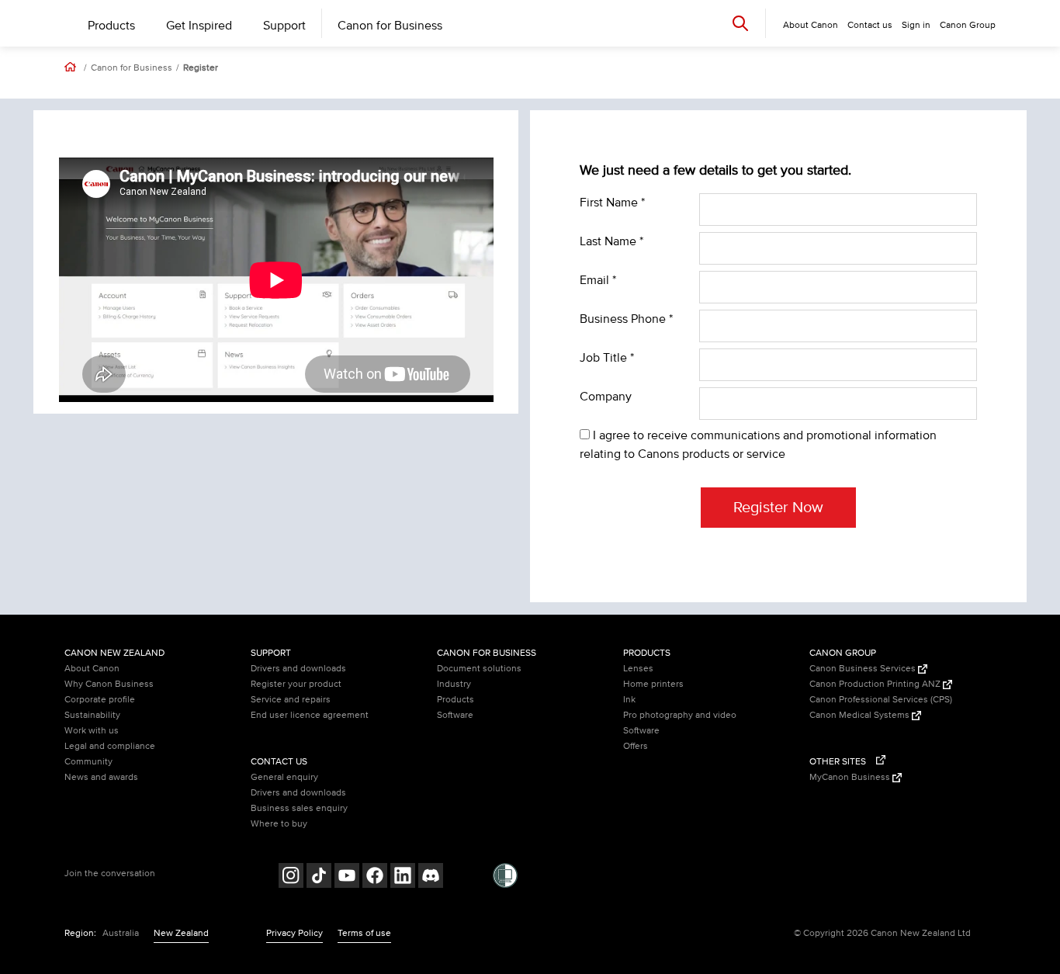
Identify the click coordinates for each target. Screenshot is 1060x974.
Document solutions (479, 668)
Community (88, 762)
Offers (635, 746)
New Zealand (181, 933)
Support (284, 25)
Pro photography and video (679, 715)
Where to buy (279, 824)
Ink (629, 699)
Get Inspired (199, 25)
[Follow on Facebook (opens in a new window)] (374, 877)
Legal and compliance (109, 746)
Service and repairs (291, 699)
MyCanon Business (850, 777)
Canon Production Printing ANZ (876, 684)
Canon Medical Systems (860, 715)
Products (111, 25)
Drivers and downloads (298, 668)
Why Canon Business (109, 684)
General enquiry (284, 777)
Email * (598, 280)
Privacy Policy (294, 933)
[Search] (740, 23)
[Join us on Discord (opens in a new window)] (430, 877)
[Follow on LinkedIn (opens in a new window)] (402, 877)
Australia (120, 933)
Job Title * (607, 358)
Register (200, 68)
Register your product (296, 684)
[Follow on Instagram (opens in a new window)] (291, 877)
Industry (454, 684)
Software (455, 715)
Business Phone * (626, 319)
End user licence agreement (310, 715)
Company (606, 396)
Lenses (638, 668)
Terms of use (364, 933)
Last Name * (611, 241)
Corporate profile (99, 699)
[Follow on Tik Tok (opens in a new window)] (319, 877)
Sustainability (92, 715)
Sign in (916, 25)
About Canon (92, 668)
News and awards (101, 777)
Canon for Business (390, 25)
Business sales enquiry (299, 808)
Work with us (91, 731)
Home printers (653, 684)
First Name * (612, 202)
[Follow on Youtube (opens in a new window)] (346, 877)
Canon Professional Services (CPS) (880, 699)
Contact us (869, 25)
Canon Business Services (863, 668)
